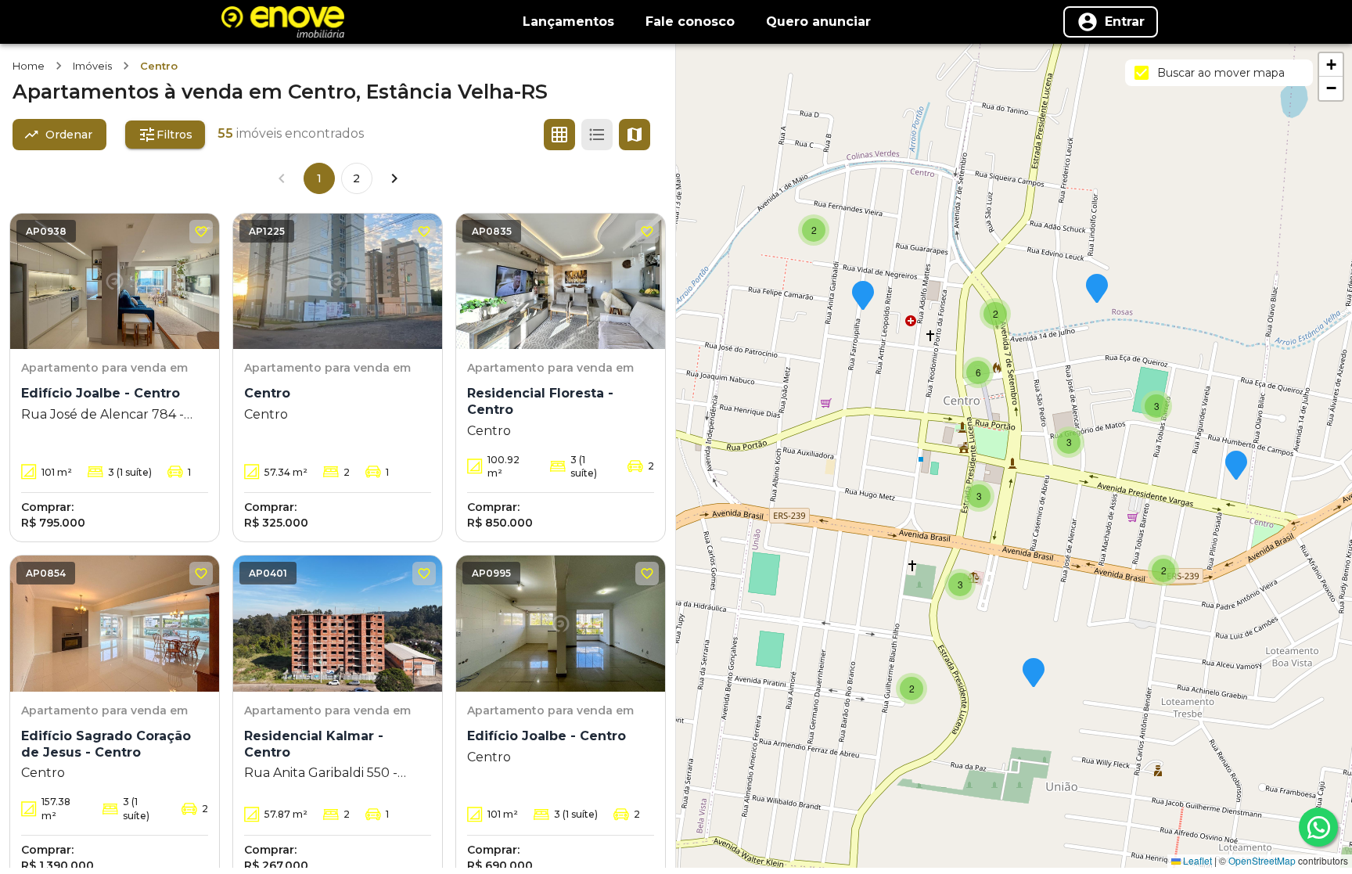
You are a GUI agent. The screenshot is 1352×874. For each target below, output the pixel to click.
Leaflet (1196, 860)
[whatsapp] (1318, 827)
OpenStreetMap (1262, 860)
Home (29, 65)
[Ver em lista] (597, 134)
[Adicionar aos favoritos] (201, 231)
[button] (1034, 673)
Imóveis (92, 65)
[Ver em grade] (559, 134)
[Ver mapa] (634, 134)
